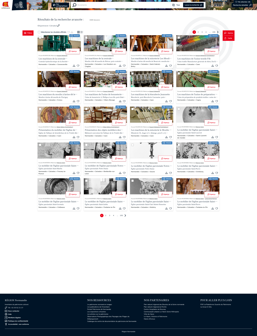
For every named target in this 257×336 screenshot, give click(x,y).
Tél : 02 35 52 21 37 (15, 308)
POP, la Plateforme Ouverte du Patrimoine (215, 304)
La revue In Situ (206, 307)
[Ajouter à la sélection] (78, 65)
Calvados (52, 64)
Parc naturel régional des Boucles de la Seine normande (164, 304)
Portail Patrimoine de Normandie (99, 309)
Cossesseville (62, 64)
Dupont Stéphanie (62, 55)
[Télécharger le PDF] (74, 65)
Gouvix (152, 172)
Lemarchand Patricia (211, 198)
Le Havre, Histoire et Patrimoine (155, 316)
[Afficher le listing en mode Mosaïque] (78, 32)
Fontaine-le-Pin (109, 207)
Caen (198, 64)
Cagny (198, 100)
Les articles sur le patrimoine (97, 314)
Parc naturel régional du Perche (155, 307)
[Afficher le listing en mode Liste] (82, 32)
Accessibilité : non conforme (18, 324)
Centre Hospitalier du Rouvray (155, 309)
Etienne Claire (200, 127)
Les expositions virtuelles (96, 312)
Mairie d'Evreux (149, 319)
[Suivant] (217, 32)
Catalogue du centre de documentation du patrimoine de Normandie (111, 321)
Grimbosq (199, 172)
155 (213, 32)
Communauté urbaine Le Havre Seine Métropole (161, 312)
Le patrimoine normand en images (99, 304)
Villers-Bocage (109, 100)
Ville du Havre (149, 314)
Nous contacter (13, 311)
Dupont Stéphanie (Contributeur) (205, 55)
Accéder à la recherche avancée (242, 5)
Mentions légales (14, 318)
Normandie (43, 64)
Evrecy (59, 100)
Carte (230, 38)
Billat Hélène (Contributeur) (65, 127)
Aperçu (74, 51)
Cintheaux (61, 207)
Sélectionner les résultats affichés (53, 32)
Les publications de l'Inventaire (98, 307)
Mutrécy (153, 207)
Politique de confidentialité (18, 321)
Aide (10, 314)
